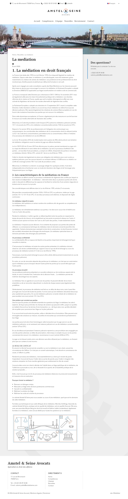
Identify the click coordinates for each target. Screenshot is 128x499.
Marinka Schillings (61, 404)
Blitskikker (116, 493)
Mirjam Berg (29, 408)
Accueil (37, 21)
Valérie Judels (54, 408)
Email (62, 3)
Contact (90, 21)
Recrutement (80, 21)
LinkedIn (69, 3)
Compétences (48, 21)
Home (14, 55)
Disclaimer (46, 493)
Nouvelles (68, 21)
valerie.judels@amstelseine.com (101, 75)
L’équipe (59, 21)
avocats (93, 68)
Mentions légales (36, 493)
